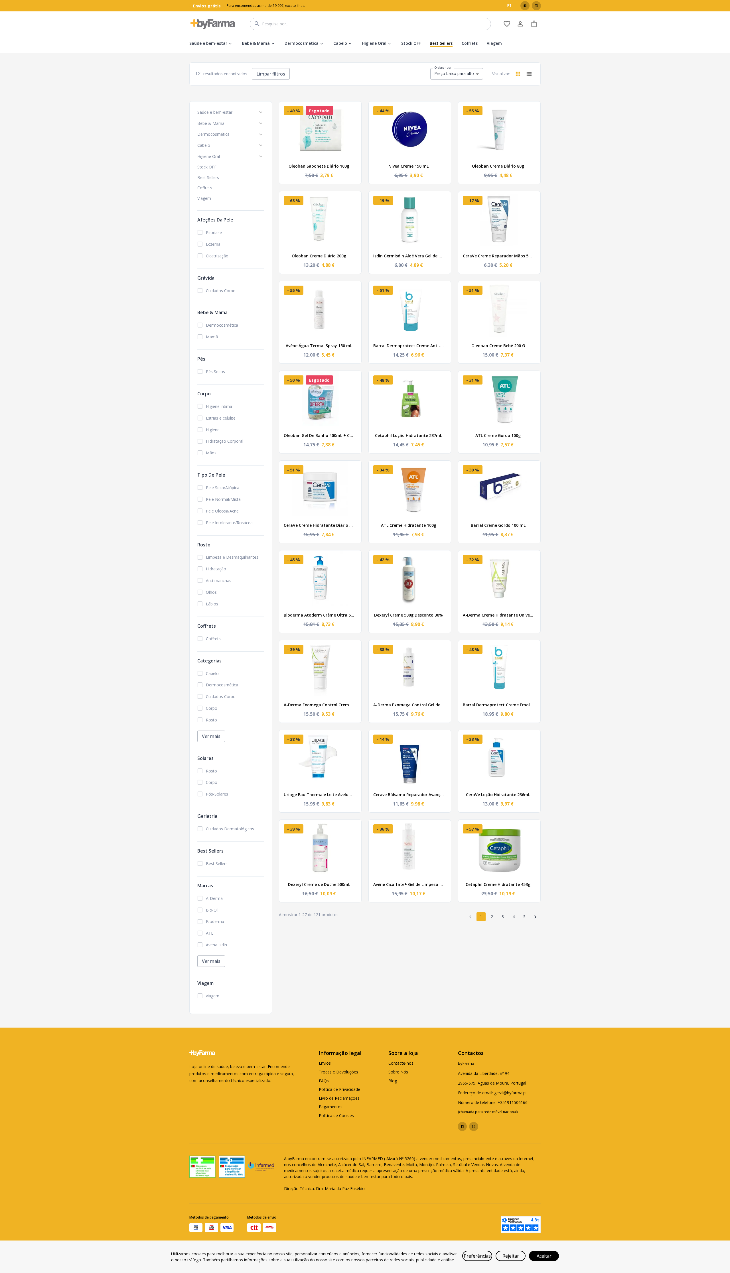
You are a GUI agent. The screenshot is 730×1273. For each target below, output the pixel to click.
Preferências (477, 1256)
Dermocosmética (302, 43)
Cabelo (340, 43)
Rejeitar (510, 1256)
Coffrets (470, 43)
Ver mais (211, 736)
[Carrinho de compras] (534, 23)
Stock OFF (411, 43)
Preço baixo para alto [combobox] (454, 73)
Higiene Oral (374, 43)
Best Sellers (441, 43)
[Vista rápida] (353, 109)
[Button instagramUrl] (536, 5)
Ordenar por (442, 68)
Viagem (494, 43)
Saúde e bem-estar (208, 43)
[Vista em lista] (529, 74)
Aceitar (544, 1256)
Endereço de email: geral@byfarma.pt (492, 1092)
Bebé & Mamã (256, 43)
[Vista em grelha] (518, 74)
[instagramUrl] (536, 5)
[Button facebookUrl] (525, 5)
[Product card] (320, 155)
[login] (507, 23)
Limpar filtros (270, 74)
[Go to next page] (535, 916)
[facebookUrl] (525, 5)
